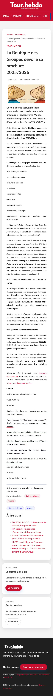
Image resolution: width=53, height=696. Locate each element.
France (5, 16)
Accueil (10, 35)
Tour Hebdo (44, 675)
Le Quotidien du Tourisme (26, 675)
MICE (45, 16)
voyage (11, 501)
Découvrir (13, 622)
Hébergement (33, 16)
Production (20, 35)
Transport (17, 16)
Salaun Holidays (32, 496)
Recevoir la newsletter (33, 667)
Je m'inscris (13, 588)
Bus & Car (8, 678)
